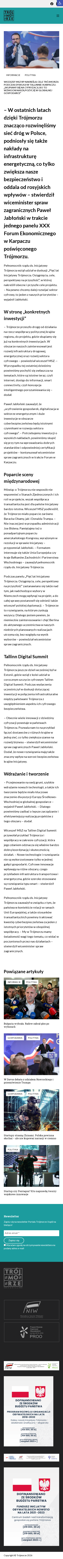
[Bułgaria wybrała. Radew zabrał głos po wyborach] (31, 998)
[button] (60, 3)
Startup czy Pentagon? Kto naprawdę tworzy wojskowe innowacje (30, 1193)
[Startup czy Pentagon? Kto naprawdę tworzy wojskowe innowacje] (31, 1166)
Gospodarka (15, 1038)
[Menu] (58, 15)
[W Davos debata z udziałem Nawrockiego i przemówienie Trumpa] (31, 1054)
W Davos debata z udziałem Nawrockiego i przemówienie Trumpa (28, 1081)
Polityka (30, 75)
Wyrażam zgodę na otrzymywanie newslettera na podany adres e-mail (29, 1247)
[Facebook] (51, 3)
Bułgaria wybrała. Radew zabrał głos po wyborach (26, 1025)
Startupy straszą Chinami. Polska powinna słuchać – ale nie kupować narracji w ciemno (30, 1137)
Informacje (13, 75)
